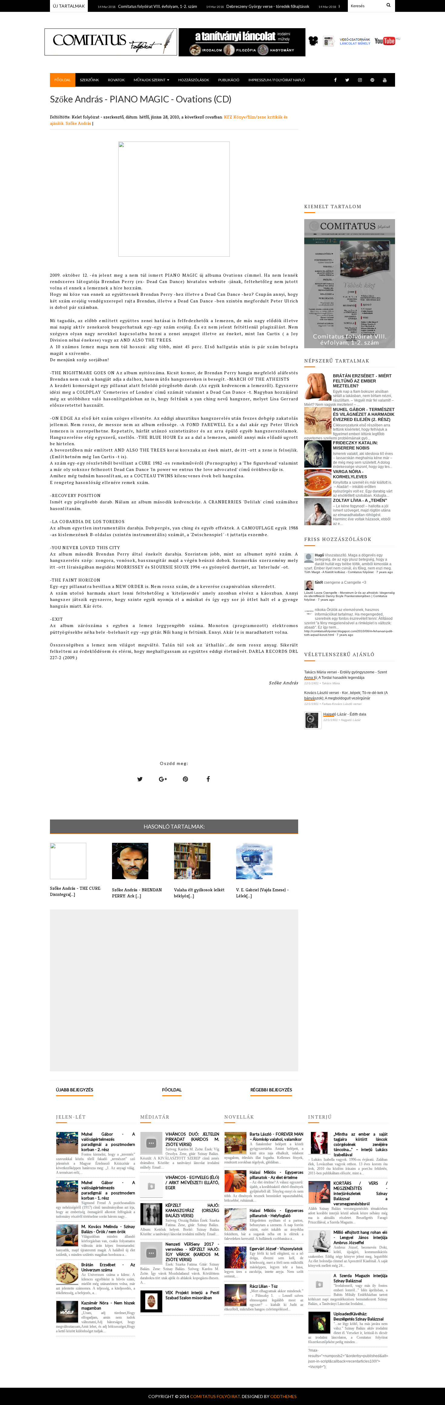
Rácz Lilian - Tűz (264, 1286)
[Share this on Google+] (163, 779)
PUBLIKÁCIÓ (228, 80)
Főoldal (172, 1089)
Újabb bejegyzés (74, 1089)
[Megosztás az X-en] (140, 779)
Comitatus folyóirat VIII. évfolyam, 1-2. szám (132, 6)
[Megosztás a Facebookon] (208, 779)
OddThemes (283, 1396)
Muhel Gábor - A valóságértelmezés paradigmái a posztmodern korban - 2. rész (108, 1142)
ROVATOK (116, 80)
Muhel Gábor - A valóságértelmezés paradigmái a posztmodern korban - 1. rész (108, 1190)
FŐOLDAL (62, 80)
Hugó (319, 555)
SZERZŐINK (89, 80)
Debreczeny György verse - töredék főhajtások (242, 6)
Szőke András (79, 123)
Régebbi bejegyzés (271, 1089)
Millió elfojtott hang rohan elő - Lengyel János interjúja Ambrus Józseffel (360, 1237)
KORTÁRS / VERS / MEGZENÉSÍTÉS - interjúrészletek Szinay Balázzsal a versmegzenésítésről (360, 1193)
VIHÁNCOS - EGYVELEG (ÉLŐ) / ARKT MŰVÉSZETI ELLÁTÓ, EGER (192, 1182)
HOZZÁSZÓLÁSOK (193, 80)
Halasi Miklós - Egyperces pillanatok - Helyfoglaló (276, 1213)
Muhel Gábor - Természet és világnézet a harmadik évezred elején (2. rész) (364, 414)
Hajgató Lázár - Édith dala (344, 714)
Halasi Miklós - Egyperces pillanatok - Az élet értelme (276, 1175)
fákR (319, 582)
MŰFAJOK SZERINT (150, 80)
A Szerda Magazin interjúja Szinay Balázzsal (360, 1278)
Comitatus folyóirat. (216, 1396)
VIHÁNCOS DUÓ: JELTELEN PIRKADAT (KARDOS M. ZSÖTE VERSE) (192, 1139)
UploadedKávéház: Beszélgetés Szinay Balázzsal (359, 1316)
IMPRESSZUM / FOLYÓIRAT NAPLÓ (277, 80)
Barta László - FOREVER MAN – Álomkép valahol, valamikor (276, 1137)
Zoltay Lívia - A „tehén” (360, 500)
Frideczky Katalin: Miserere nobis (355, 445)
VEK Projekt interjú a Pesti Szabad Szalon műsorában (192, 1295)
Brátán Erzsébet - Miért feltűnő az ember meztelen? (362, 381)
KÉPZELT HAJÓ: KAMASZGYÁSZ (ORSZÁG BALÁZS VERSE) (192, 1210)
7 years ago (384, 572)
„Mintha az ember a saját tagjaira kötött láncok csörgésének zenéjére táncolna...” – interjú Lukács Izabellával (360, 1144)
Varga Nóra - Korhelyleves (350, 474)
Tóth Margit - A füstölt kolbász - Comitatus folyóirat (339, 572)
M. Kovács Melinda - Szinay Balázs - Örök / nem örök (108, 1229)
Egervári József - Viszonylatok (276, 1248)
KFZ (228, 117)
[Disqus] (174, 990)
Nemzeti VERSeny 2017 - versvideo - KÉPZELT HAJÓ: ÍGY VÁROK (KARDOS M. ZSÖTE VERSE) (192, 1252)
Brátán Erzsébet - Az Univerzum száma (108, 1267)
